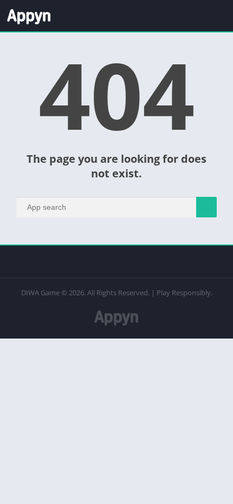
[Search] (206, 207)
